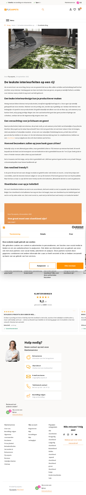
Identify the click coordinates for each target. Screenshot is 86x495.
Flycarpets (13, 490)
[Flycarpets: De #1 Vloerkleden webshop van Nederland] (11, 9)
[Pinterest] (72, 434)
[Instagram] (68, 434)
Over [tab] (71, 234)
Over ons (7, 429)
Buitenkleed (53, 448)
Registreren (32, 429)
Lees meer (11, 222)
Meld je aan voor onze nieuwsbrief (73, 441)
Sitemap (7, 464)
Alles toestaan (70, 266)
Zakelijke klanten (10, 461)
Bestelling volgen (10, 431)
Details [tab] (43, 234)
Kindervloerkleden (55, 475)
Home (13, 25)
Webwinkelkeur (17, 415)
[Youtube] (76, 434)
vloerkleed (11, 138)
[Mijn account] (71, 9)
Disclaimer (7, 440)
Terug (8, 25)
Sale (50, 478)
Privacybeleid (9, 443)
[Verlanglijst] (74, 9)
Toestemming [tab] (15, 234)
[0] (78, 9)
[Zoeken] (43, 9)
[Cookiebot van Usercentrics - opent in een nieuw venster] (73, 227)
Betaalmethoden (10, 446)
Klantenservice (70, 2)
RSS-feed (20, 490)
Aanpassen (41, 266)
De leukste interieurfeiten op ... (26, 25)
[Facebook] (64, 434)
